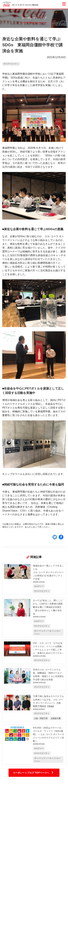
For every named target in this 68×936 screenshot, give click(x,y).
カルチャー (39, 586)
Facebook (61, 537)
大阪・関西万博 (40, 718)
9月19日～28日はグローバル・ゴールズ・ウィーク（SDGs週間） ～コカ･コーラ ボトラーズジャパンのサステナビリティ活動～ (48, 734)
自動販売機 (55, 718)
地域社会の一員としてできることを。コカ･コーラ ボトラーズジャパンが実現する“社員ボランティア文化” (48, 572)
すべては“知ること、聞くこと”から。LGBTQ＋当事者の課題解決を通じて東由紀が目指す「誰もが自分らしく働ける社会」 (48, 607)
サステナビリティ (11, 64)
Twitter (54, 537)
